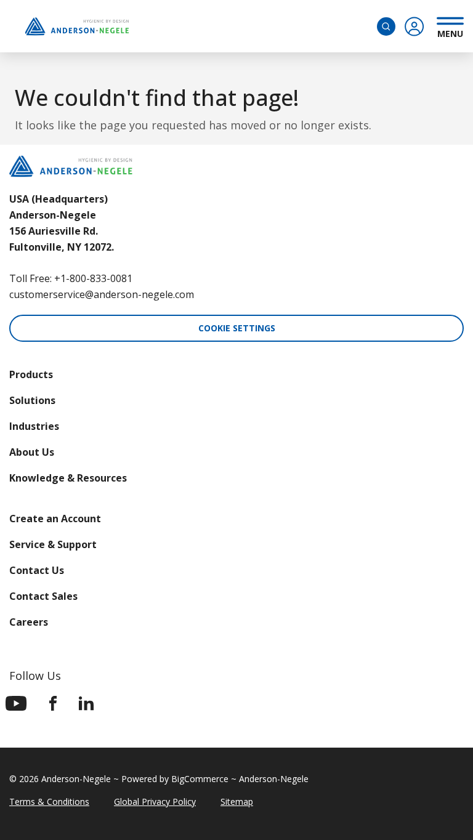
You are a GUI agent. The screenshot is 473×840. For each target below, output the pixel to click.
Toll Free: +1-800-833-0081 (70, 278)
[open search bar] (386, 26)
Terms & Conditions (49, 801)
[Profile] (414, 26)
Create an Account (55, 518)
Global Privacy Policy (155, 801)
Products (31, 374)
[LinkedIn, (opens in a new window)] (86, 703)
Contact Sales (43, 596)
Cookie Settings (236, 328)
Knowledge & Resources (68, 478)
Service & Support (53, 544)
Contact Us (36, 570)
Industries (34, 426)
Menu (450, 32)
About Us (31, 452)
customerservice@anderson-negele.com (101, 294)
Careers (28, 622)
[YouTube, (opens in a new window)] (16, 703)
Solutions (32, 400)
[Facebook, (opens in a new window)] (53, 703)
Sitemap (236, 801)
